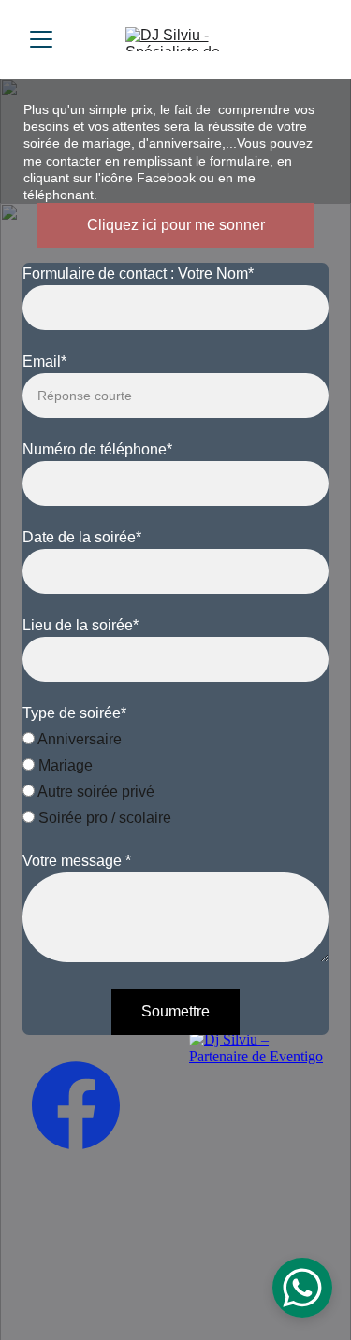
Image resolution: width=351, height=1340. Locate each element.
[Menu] (41, 39)
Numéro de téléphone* (97, 449)
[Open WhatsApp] (302, 1288)
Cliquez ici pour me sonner (176, 225)
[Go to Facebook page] (76, 1105)
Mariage (64, 765)
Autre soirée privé (94, 792)
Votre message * (76, 861)
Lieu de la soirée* (80, 625)
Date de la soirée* (81, 537)
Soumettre (175, 1011)
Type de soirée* (74, 713)
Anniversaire (78, 739)
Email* (44, 361)
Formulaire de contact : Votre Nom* (138, 273)
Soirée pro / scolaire (103, 818)
